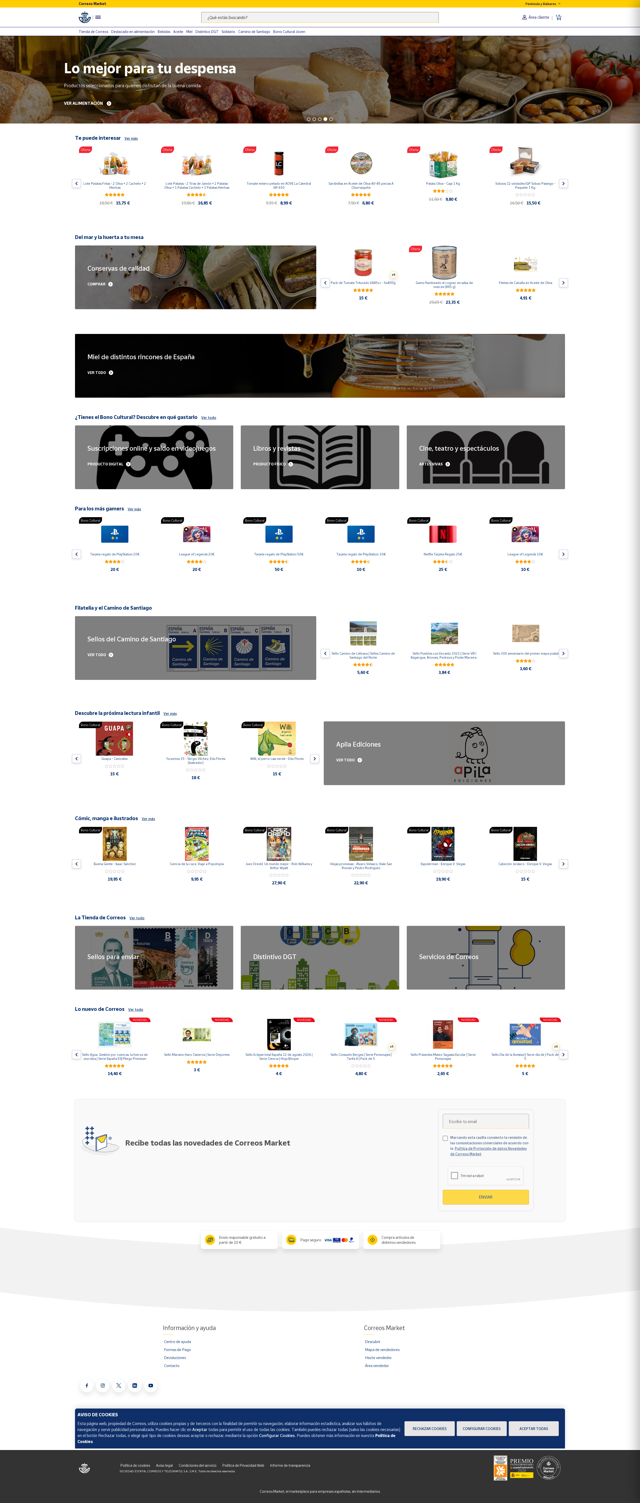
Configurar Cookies (481, 1429)
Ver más (131, 138)
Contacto (172, 1365)
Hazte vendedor (378, 1357)
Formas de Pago (177, 1349)
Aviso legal (164, 1465)
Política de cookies (135, 1465)
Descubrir (372, 1341)
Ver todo (208, 417)
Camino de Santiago (254, 31)
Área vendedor (377, 1365)
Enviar (485, 1197)
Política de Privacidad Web (243, 1465)
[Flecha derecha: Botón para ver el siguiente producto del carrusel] (563, 183)
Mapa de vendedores (382, 1349)
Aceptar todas (534, 1429)
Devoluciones (175, 1357)
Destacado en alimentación (133, 31)
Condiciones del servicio (197, 1465)
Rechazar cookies (429, 1429)
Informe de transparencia (290, 1465)
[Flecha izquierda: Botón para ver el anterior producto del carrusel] (76, 183)
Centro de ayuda (177, 1341)
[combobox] (320, 17)
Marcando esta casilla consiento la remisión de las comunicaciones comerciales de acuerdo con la (489, 1145)
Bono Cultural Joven (289, 31)
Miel (189, 31)
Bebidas (164, 31)
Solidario (228, 31)
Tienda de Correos (93, 31)
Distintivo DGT (207, 31)
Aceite (178, 31)
